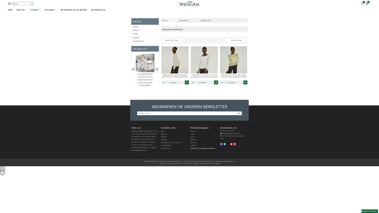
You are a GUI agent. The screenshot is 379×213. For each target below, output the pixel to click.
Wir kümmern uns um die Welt (74, 10)
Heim (10, 10)
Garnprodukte (138, 41)
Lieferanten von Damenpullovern (170, 163)
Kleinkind (193, 140)
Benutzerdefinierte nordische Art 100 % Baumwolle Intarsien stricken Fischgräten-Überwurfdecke (145, 79)
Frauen (135, 26)
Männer (136, 30)
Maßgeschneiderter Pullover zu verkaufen (206, 163)
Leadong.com (230, 161)
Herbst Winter (183, 20)
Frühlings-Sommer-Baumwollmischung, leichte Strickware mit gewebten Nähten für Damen (233, 76)
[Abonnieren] (238, 113)
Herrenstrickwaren (187, 163)
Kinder (135, 34)
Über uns (20, 10)
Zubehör (136, 37)
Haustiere (193, 142)
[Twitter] (228, 144)
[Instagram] (235, 144)
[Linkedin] (224, 144)
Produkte (34, 10)
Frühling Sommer (206, 20)
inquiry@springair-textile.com (231, 133)
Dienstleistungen (166, 145)
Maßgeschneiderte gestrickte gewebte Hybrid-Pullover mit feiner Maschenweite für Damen (175, 76)
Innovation (50, 10)
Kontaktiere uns (98, 10)
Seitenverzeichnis (208, 161)
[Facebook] (221, 144)
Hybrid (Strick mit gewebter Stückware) (202, 148)
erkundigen (173, 82)
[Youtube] (231, 144)
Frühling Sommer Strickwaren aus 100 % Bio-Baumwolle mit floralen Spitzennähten (204, 76)
